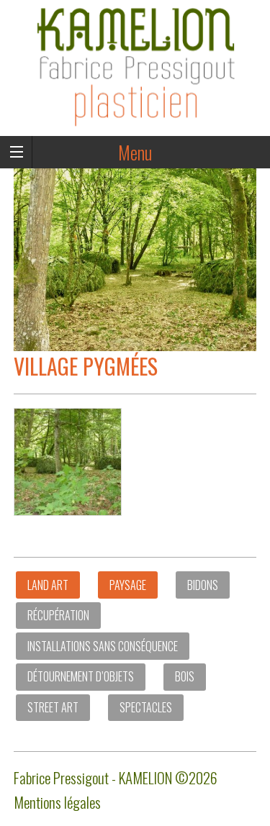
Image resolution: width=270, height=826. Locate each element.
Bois (184, 676)
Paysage (127, 585)
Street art (52, 707)
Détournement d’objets (80, 676)
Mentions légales (57, 802)
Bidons (202, 585)
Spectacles (146, 707)
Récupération (58, 615)
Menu (135, 152)
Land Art (47, 585)
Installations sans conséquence (102, 646)
